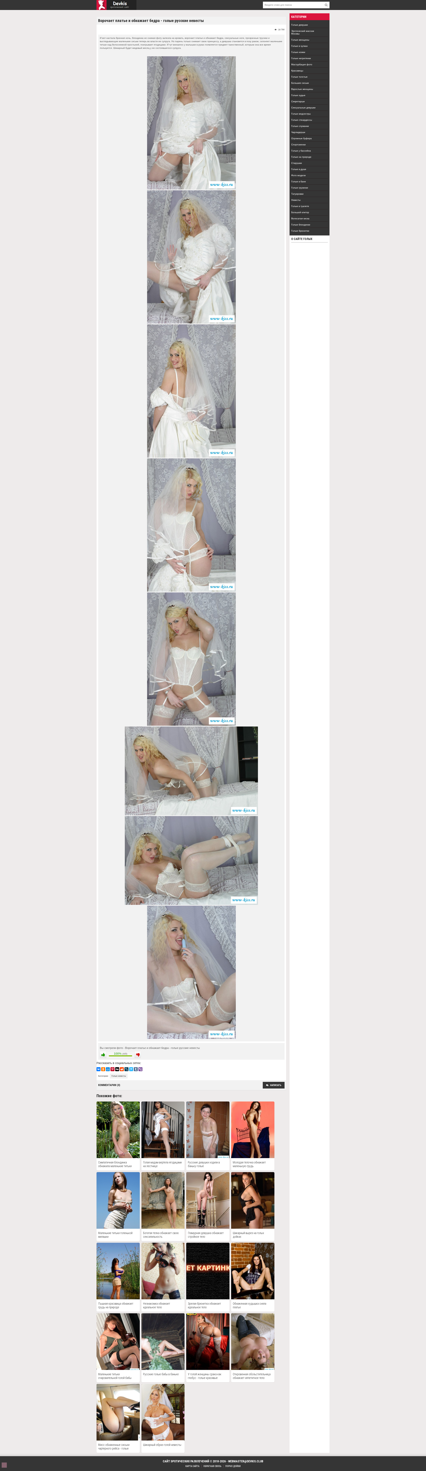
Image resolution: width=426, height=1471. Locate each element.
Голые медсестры (301, 113)
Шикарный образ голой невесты (162, 1445)
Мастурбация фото (301, 64)
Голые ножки (298, 52)
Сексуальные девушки (303, 107)
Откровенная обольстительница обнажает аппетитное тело (252, 1376)
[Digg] (117, 1069)
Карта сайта (192, 1466)
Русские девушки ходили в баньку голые (204, 1164)
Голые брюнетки (300, 230)
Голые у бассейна (301, 150)
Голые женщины (300, 39)
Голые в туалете (300, 206)
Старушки (296, 163)
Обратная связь (212, 1466)
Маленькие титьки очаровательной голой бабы (114, 1376)
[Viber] (140, 1069)
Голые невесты (118, 1076)
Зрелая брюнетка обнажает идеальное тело (204, 1305)
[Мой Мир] (108, 1069)
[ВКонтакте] (99, 1069)
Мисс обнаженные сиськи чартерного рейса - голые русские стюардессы (113, 1446)
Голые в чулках (299, 46)
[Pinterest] (112, 1069)
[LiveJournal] (126, 1069)
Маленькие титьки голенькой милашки (115, 1234)
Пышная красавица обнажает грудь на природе (115, 1305)
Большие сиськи (300, 83)
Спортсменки (298, 144)
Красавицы (297, 70)
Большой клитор (300, 212)
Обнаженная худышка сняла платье (249, 1305)
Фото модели (298, 175)
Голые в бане (298, 181)
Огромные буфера (301, 138)
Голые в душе (298, 169)
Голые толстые (299, 76)
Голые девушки (299, 24)
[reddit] (122, 1069)
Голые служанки (300, 126)
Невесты (296, 200)
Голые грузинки (299, 187)
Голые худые (298, 95)
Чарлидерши (298, 132)
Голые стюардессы (301, 120)
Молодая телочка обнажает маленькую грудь (249, 1164)
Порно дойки (233, 1466)
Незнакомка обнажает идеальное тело (156, 1305)
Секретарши (298, 101)
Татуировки (297, 193)
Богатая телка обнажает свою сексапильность (161, 1234)
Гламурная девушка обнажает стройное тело (206, 1234)
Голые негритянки (301, 58)
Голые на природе (301, 157)
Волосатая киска (300, 218)
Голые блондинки (300, 224)
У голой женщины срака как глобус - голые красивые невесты (204, 1376)
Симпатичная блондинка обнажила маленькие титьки (115, 1164)
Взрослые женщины (302, 89)
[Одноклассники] (103, 1069)
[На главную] (116, 5)
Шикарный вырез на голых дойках (248, 1234)
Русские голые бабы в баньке (161, 1374)
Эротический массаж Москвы (302, 32)
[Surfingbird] (131, 1069)
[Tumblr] (136, 1069)
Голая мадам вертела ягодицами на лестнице (162, 1164)
